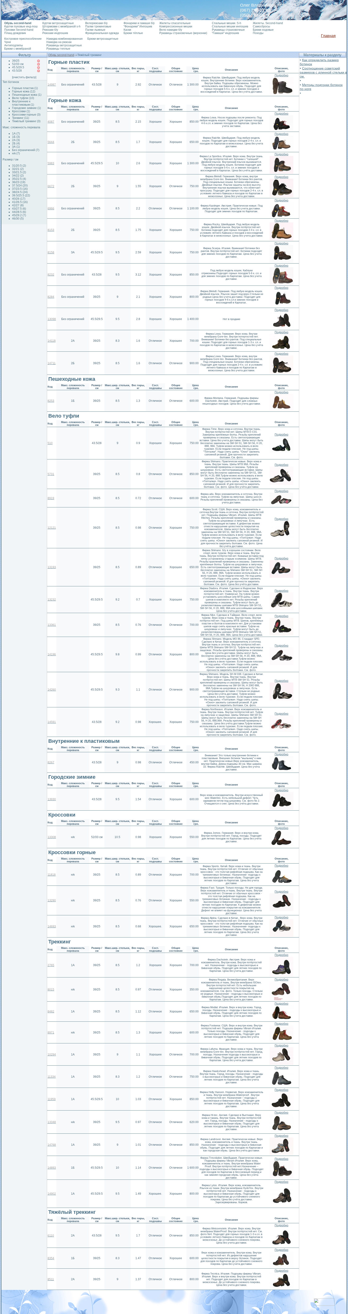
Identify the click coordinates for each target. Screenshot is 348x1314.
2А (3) (16, 140)
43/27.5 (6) (19, 208)
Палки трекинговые (98, 26)
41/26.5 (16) (20, 202)
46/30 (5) (18, 218)
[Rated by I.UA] (324, 1304)
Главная (328, 36)
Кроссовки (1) (21, 111)
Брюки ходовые (263, 29)
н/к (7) (16, 153)
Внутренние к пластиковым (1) (23, 103)
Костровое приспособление (23, 38)
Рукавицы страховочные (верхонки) (183, 33)
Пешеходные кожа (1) (26, 94)
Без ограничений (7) (25, 150)
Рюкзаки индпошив (55, 33)
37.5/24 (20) (20, 185)
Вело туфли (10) (23, 98)
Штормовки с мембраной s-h (61, 26)
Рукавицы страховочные (228, 29)
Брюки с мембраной (17, 48)
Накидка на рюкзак (58, 42)
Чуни (7, 42)
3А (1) (16, 146)
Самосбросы (261, 26)
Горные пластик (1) (25, 88)
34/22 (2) (18, 175)
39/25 (15, 60)
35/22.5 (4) (19, 179)
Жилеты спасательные (175, 23)
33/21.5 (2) (19, 172)
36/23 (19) (18, 182)
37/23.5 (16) (20, 188)
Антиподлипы (13, 45)
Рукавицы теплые (58, 48)
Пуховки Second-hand (18, 29)
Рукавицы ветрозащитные (64, 45)
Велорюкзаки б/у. (96, 23)
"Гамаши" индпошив (225, 33)
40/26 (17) (18, 198)
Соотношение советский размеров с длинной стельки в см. (323, 72)
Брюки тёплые (133, 33)
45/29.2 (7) (19, 215)
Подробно (281, 75)
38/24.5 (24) (20, 192)
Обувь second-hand (61, 55)
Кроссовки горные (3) (26, 114)
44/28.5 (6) (19, 212)
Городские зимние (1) (26, 108)
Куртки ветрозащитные (58, 23)
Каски (127, 29)
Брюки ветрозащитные (102, 38)
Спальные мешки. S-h (226, 23)
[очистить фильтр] (24, 77)
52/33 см (17, 64)
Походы (258, 33)
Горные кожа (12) (23, 91)
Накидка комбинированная (64, 38)
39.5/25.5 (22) (21, 195)
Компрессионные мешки (175, 26)
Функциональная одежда (102, 33)
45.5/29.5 (18, 67)
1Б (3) (16, 136)
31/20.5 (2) (19, 165)
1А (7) (16, 133)
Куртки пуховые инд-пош (21, 26)
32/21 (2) (18, 169)
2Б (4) (16, 143)
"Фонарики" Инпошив (138, 26)
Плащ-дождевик (15, 33)
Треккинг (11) (20, 118)
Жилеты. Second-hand (268, 23)
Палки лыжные (95, 29)
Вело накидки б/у (170, 29)
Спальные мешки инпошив (230, 26)
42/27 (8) (18, 205)
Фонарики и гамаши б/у (139, 23)
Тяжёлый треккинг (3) (26, 121)
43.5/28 (17, 70)
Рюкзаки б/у (50, 29)
